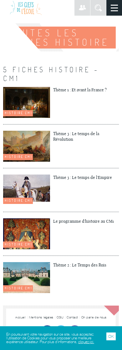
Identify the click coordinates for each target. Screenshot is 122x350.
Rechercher (98, 8)
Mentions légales (41, 317)
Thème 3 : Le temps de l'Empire (82, 177)
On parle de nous (94, 317)
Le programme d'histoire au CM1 (83, 221)
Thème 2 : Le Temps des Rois (79, 264)
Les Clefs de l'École (25, 8)
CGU (60, 317)
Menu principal (114, 8)
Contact (72, 317)
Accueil (20, 317)
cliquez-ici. (86, 342)
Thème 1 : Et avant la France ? (80, 89)
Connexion (82, 8)
